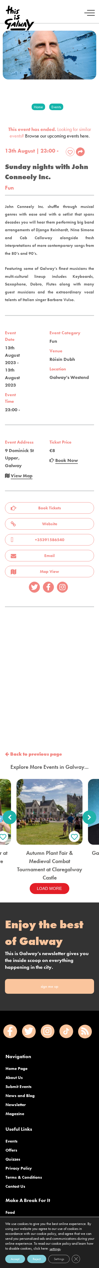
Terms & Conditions (24, 1177)
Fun (9, 187)
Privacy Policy (19, 1168)
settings (55, 1248)
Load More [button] (49, 888)
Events (12, 1141)
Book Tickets (49, 508)
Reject (37, 1259)
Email (49, 555)
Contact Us (15, 1186)
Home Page (17, 1068)
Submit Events (19, 1086)
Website (49, 524)
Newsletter (16, 1104)
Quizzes (13, 1159)
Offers (11, 1150)
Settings (59, 1259)
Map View (49, 571)
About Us (14, 1077)
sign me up (49, 986)
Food (10, 1212)
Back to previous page (35, 754)
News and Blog (20, 1095)
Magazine (15, 1113)
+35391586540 (49, 539)
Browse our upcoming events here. (57, 136)
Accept (15, 1259)
